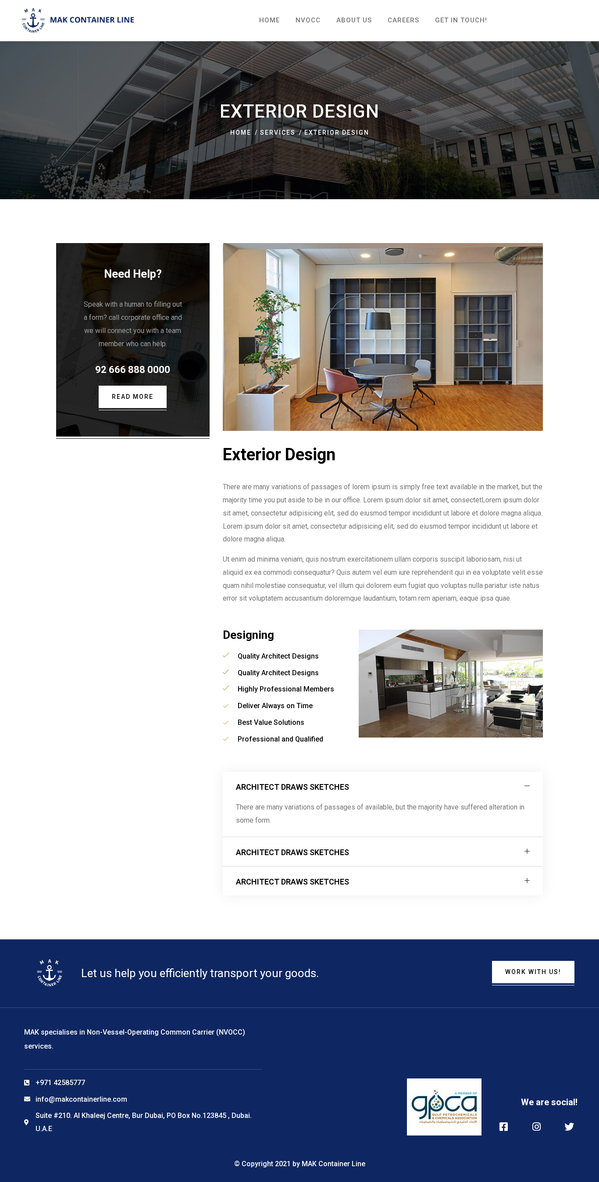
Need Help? (133, 273)
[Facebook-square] (504, 1126)
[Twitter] (569, 1126)
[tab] (383, 786)
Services (278, 132)
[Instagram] (536, 1126)
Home (240, 132)
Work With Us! (533, 971)
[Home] (78, 20)
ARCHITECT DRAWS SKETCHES (292, 787)
